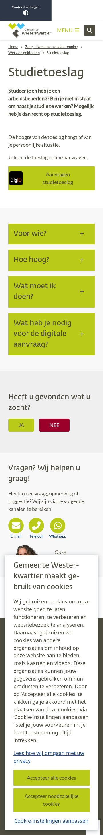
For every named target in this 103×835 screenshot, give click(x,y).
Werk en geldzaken (24, 52)
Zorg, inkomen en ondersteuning (51, 46)
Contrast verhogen (26, 7)
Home (13, 46)
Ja (21, 425)
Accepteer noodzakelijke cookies (51, 800)
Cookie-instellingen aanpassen (51, 820)
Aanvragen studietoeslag (58, 178)
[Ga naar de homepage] (29, 30)
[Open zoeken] (89, 30)
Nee (54, 425)
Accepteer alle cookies (51, 778)
